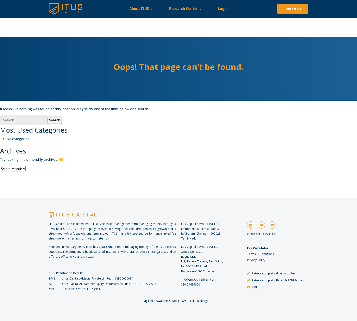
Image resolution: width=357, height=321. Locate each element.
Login (223, 8)
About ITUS (140, 8)
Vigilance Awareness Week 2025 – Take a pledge (176, 301)
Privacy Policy (256, 260)
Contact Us (292, 9)
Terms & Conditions (260, 254)
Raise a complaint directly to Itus (273, 273)
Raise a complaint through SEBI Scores (278, 280)
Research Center (184, 8)
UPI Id (256, 287)
